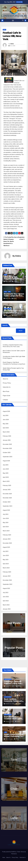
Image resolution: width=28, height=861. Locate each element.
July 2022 (5, 592)
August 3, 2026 (9, 721)
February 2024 (7, 535)
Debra (12, 43)
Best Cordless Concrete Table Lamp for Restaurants (14, 701)
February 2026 (7, 436)
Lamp (9, 291)
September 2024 (7, 506)
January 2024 (6, 539)
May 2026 (5, 423)
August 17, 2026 (10, 686)
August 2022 (6, 588)
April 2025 (6, 477)
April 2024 (6, 526)
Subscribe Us (6, 387)
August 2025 (6, 460)
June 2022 (6, 596)
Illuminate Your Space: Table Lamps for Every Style (14, 296)
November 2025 (7, 448)
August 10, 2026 (10, 703)
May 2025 (5, 473)
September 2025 (7, 456)
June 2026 (6, 419)
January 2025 (6, 489)
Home (3, 857)
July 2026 (5, 415)
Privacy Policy (7, 383)
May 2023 (5, 559)
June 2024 (6, 518)
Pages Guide (6, 395)
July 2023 (5, 551)
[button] (22, 20)
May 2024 (5, 522)
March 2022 (6, 605)
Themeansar (14, 853)
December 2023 (7, 543)
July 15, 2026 (9, 739)
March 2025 (6, 481)
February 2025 (7, 485)
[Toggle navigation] (13, 20)
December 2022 (7, 580)
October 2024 (6, 502)
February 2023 (7, 572)
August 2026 (6, 411)
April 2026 (6, 427)
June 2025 (6, 469)
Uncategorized (7, 679)
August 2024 (6, 510)
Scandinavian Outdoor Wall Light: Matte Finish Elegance (14, 719)
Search (5, 325)
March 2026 (6, 432)
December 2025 (7, 444)
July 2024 (5, 514)
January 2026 (6, 440)
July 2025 (5, 465)
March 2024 (6, 530)
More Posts (6, 391)
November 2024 (7, 497)
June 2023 (6, 555)
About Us (5, 379)
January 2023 (6, 576)
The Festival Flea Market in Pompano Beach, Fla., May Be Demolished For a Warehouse (9, 241)
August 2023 (6, 547)
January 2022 (6, 609)
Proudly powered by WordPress (9, 851)
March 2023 (6, 567)
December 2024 (7, 493)
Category (5, 399)
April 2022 (6, 600)
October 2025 (6, 452)
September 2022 (7, 584)
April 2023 (6, 563)
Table (4, 29)
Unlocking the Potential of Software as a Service (13, 279)
